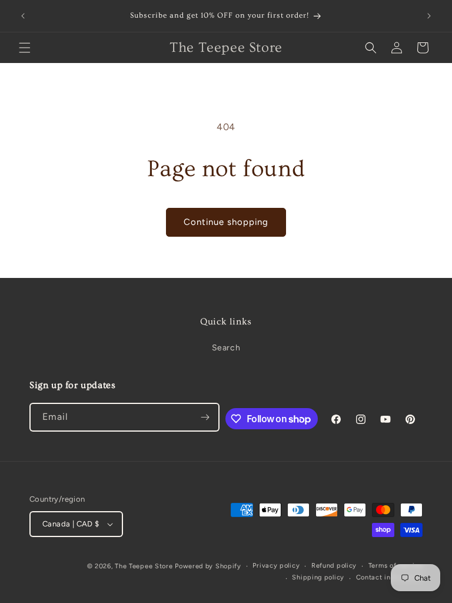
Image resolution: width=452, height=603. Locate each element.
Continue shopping (226, 222)
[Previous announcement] (23, 16)
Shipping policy (318, 577)
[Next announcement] (429, 16)
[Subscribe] (205, 417)
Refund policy (334, 565)
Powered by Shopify (208, 566)
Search (226, 348)
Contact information (389, 577)
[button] (25, 48)
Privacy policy (276, 565)
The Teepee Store (143, 566)
